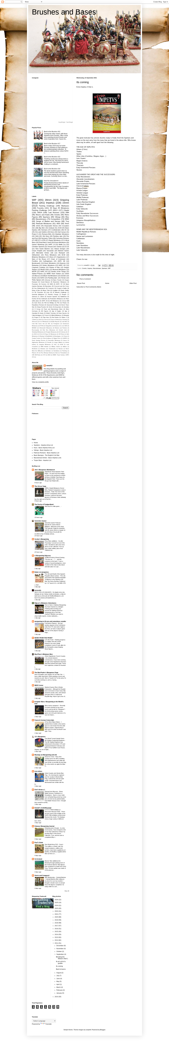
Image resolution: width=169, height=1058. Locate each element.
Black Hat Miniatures (50, 276)
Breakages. (57, 336)
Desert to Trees (50, 756)
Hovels (34, 278)
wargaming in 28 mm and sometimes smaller (50, 621)
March (58, 987)
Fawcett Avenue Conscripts (44, 720)
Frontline (35, 261)
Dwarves (63, 263)
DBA (67, 212)
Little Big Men (40, 228)
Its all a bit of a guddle (61, 962)
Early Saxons (63, 313)
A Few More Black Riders (52, 722)
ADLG (55, 210)
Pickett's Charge (53, 294)
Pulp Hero (46, 317)
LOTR (43, 240)
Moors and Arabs (43, 215)
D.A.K (67, 247)
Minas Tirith (46, 290)
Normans (44, 230)
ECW (63, 255)
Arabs (41, 313)
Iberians (56, 325)
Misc (67, 217)
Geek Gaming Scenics (38, 340)
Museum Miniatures (59, 269)
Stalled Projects (37, 274)
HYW (41, 325)
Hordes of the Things (58, 271)
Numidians (57, 350)
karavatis (38, 590)
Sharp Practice (41, 307)
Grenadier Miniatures (54, 340)
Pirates (64, 303)
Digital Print (57, 338)
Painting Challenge (47, 206)
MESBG (34, 328)
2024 (57, 905)
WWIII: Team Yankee (54, 274)
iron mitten (38, 771)
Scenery (43, 284)
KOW (61, 344)
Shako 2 (64, 317)
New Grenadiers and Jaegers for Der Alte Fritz (49, 674)
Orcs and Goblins (41, 232)
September (60, 954)
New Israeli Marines (43, 249)
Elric (49, 323)
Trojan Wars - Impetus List (42, 460)
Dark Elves (37, 303)
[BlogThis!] (105, 265)
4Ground (34, 321)
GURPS (65, 338)
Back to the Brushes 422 (52, 157)
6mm (67, 223)
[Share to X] (108, 265)
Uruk (47, 292)
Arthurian (47, 280)
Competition (55, 219)
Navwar (61, 348)
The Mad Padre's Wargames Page (46, 672)
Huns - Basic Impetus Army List (44, 448)
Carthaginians (47, 261)
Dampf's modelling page (43, 808)
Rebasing (35, 265)
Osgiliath (55, 290)
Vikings (57, 217)
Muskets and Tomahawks (48, 348)
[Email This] (103, 265)
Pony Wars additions (51, 541)
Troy (67, 221)
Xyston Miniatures (48, 265)
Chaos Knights (37, 251)
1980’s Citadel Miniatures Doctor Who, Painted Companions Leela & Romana (55, 490)
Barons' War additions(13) (53, 861)
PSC (58, 303)
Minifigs (51, 303)
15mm (65, 202)
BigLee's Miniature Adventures (45, 603)
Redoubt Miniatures (44, 223)
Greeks (84, 268)
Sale (56, 352)
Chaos (65, 336)
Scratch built (63, 330)
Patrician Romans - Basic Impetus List (46, 453)
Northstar (48, 350)
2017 (57, 926)
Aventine (66, 307)
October (59, 951)
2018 (57, 923)
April (58, 984)
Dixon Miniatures (50, 263)
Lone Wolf (64, 325)
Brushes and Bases (64, 12)
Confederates (56, 230)
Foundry (40, 208)
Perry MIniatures (51, 255)
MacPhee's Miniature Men (44, 654)
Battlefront (63, 296)
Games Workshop (38, 244)
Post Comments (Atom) (93, 287)
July (58, 975)
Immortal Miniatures (38, 294)
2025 (57, 902)
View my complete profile (40, 382)
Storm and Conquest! (42, 875)
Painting (64, 350)
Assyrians (58, 307)
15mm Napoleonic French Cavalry (55, 656)
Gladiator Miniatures (62, 234)
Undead (51, 228)
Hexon (65, 340)
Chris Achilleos (47, 338)
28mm (48, 200)
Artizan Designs (59, 249)
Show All (67, 891)
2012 (57, 940)
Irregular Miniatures (45, 344)
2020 (57, 917)
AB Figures (44, 311)
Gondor (63, 276)
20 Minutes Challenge (59, 292)
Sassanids (50, 251)
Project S (35, 234)
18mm (42, 296)
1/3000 (34, 319)
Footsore (51, 288)
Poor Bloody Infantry (47, 352)
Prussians (35, 284)
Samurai (34, 296)
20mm (38, 226)
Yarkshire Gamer (41, 521)
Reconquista (35, 330)
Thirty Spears (36, 280)
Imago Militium (58, 342)
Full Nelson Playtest (51, 623)
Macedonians (97, 268)
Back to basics (61, 969)
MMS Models (44, 346)
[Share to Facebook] (110, 265)
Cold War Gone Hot (38, 323)
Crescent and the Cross (61, 286)
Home (107, 283)
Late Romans (53, 212)
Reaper (64, 294)
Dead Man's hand (45, 242)
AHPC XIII (61, 261)
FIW (45, 303)
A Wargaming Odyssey (43, 556)
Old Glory (46, 236)
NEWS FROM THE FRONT (43, 638)
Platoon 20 (35, 352)
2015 (57, 931)
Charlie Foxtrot (36, 338)
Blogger (102, 1030)
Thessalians (63, 352)
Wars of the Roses (39, 259)
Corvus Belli (65, 301)
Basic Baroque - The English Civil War (46, 455)
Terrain (63, 278)
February (59, 990)
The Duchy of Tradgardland (44, 504)
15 (68, 332)
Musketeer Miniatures (59, 282)
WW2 (67, 219)
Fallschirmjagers (37, 315)
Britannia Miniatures (39, 257)
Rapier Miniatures (55, 240)
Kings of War (36, 290)
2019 (57, 920)
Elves (51, 257)
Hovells (49, 342)
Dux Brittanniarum (39, 288)
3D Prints (61, 334)
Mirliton (65, 346)
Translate (48, 1024)
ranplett (88, 1030)
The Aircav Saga (40, 486)
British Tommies (51, 313)
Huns (52, 232)
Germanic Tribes (46, 238)
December (60, 946)
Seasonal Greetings (53, 305)
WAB (51, 284)
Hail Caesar (62, 232)
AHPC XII (45, 301)
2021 (57, 914)
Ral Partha (55, 317)
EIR (36, 240)
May (58, 981)
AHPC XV (59, 284)
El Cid (67, 230)
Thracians (40, 292)
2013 (57, 937)
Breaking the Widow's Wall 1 (62, 958)
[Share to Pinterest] (112, 265)
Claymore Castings (38, 267)
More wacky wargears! (52, 705)
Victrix (50, 307)
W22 (49, 355)
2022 (57, 911)
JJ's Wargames (40, 737)
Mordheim (34, 348)
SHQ (36, 236)
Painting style (57, 236)
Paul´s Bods (39, 842)
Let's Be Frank (49, 639)
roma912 (49, 365)
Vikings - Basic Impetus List (43, 450)
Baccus (37, 276)
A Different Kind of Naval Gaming (55, 557)
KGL (55, 344)
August (58, 973)
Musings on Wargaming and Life (46, 755)
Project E (37, 317)
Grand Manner (45, 282)
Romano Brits (46, 234)
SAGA (39, 212)
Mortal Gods (45, 269)
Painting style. (53, 278)
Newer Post (81, 283)
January (59, 993)
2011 (57, 943)
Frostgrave (56, 323)
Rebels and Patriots (61, 328)
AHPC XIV (62, 265)
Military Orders (55, 346)
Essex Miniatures (60, 242)
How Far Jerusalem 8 (51, 181)
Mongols (66, 315)
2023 (35, 334)
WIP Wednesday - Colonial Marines (55, 877)
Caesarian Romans (62, 238)
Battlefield (49, 336)
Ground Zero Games (54, 247)
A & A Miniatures (44, 321)
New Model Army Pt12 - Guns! (54, 844)
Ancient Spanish (52, 296)
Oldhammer (36, 255)
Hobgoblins (48, 325)
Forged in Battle (62, 288)
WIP (109, 268)
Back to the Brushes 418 (52, 169)
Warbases (65, 206)
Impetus (89, 268)
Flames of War (54, 267)
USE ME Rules (36, 355)
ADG (58, 223)
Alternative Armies (42, 253)
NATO (42, 278)
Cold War (64, 321)
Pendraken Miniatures (56, 298)
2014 (57, 934)
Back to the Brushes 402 (52, 131)
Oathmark (44, 298)
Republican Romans (38, 305)
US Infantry (62, 332)
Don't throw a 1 (40, 790)
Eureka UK (35, 298)
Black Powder (57, 280)
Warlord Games (63, 251)
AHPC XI (51, 244)
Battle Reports (55, 321)
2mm (45, 319)
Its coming (59, 966)
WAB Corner (39, 685)
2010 (57, 997)
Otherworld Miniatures (45, 328)
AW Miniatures (54, 301)
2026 (57, 900)
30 (40, 334)
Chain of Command (58, 259)
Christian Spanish (38, 247)
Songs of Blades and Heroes (48, 221)
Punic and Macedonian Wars (53, 309)
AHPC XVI (44, 271)
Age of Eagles (56, 311)
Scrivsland (38, 859)
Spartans (104, 268)
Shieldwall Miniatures (38, 332)
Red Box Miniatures (49, 330)
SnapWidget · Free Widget (66, 122)
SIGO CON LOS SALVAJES (43, 592)
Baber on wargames (42, 572)
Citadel (66, 210)
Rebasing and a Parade (52, 828)
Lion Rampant (59, 253)
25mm (40, 319)
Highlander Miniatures (38, 342)
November (60, 948)
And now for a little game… (53, 506)
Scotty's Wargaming (42, 539)
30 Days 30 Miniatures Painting (58, 319)
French (46, 315)
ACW (59, 228)
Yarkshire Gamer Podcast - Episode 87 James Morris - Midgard (53, 524)
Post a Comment (85, 279)
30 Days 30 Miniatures (49, 334)
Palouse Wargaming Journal (44, 826)
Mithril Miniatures (56, 315)
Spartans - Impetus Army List (43, 445)
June (58, 978)
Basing (42, 336)
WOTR (34, 271)
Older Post (132, 283)
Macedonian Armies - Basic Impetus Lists (47, 458)
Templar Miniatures (51, 332)
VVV (44, 355)
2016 (57, 929)
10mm (67, 274)
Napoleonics (61, 257)
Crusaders (65, 226)
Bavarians (48, 286)
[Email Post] (99, 265)
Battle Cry (62, 244)
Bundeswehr (36, 263)
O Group (37, 309)
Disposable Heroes (51, 226)
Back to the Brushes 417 (52, 143)
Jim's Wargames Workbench (45, 470)
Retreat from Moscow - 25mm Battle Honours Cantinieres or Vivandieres (54, 793)
